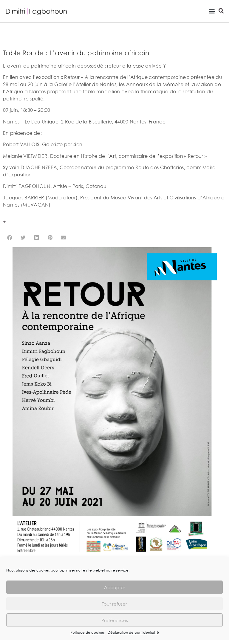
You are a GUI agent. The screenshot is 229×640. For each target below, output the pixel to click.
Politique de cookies (87, 632)
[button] (211, 11)
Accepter (114, 587)
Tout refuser (114, 604)
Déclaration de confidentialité (133, 632)
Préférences (114, 620)
